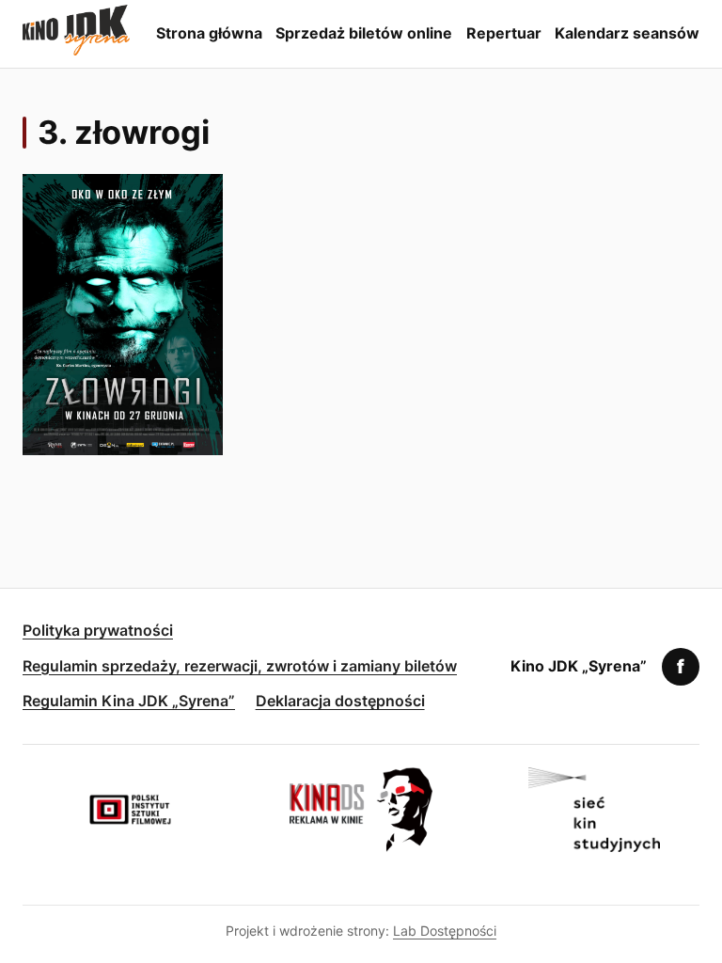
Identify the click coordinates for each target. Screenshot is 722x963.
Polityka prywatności (98, 630)
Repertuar (504, 33)
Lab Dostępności (444, 931)
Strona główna (209, 33)
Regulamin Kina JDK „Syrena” (129, 700)
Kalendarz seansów (627, 33)
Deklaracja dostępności (340, 700)
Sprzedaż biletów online (363, 33)
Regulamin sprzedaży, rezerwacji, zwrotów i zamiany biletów (240, 665)
